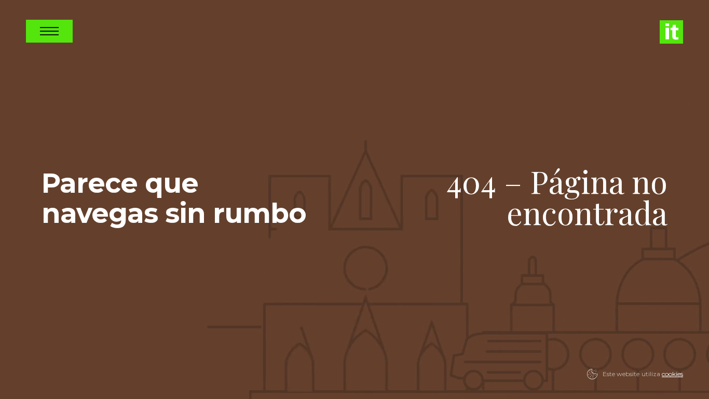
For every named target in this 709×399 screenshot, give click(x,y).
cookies (672, 374)
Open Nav (49, 31)
